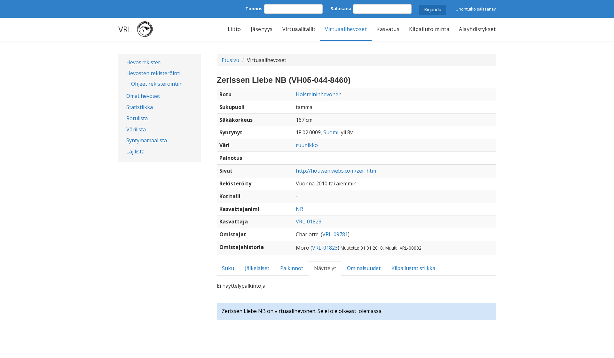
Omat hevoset (143, 95)
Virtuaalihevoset (346, 29)
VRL (125, 29)
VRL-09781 (335, 234)
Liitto (234, 29)
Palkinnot (291, 268)
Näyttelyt (325, 268)
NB (299, 209)
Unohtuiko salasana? (476, 9)
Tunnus (254, 8)
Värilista (136, 129)
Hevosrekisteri (143, 62)
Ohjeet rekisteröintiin (157, 83)
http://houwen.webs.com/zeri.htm (336, 170)
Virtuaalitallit (299, 29)
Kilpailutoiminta (429, 29)
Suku (228, 268)
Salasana (340, 8)
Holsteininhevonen (319, 94)
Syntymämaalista (146, 140)
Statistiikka (139, 107)
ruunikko (307, 145)
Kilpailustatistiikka (413, 268)
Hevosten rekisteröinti (153, 73)
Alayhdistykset (477, 29)
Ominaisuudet (364, 268)
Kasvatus (387, 29)
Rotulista (137, 118)
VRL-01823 (308, 221)
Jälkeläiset (257, 268)
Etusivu (230, 60)
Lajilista (135, 151)
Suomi (330, 132)
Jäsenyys (262, 29)
